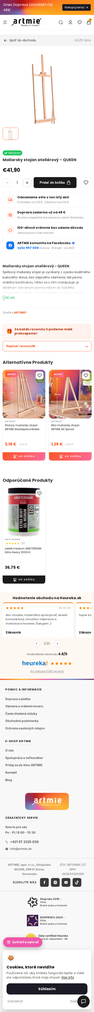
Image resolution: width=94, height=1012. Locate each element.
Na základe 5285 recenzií (47, 671)
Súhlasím (47, 989)
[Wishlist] (85, 182)
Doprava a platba (17, 699)
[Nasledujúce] (57, 643)
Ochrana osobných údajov (25, 728)
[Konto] (70, 22)
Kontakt (11, 772)
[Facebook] (44, 882)
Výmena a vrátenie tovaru (24, 706)
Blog (8, 780)
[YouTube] (66, 882)
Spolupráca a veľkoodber (24, 758)
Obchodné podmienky (21, 721)
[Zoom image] (44, 95)
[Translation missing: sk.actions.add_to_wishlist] (40, 375)
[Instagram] (55, 882)
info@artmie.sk (21, 848)
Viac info (67, 977)
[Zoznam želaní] (79, 22)
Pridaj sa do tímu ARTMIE (24, 765)
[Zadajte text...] (61, 22)
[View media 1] (10, 134)
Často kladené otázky (21, 713)
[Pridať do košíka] (24, 456)
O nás (9, 750)
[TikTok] (77, 882)
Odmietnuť (15, 1001)
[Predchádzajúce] (36, 643)
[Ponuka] (5, 22)
